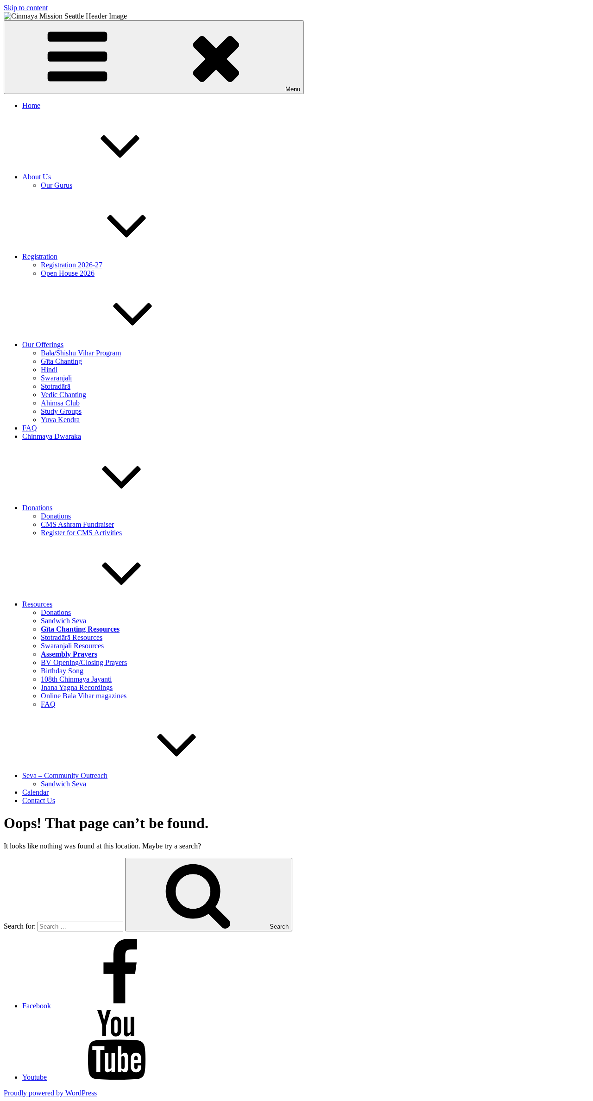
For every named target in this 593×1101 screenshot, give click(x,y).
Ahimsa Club (60, 403)
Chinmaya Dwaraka (51, 436)
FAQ (29, 428)
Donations (37, 508)
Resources (37, 604)
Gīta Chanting (61, 361)
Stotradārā (55, 386)
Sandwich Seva (63, 621)
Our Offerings (42, 344)
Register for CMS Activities (81, 533)
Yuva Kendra (60, 420)
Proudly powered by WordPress (50, 1093)
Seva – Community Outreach (64, 775)
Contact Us (38, 800)
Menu (292, 89)
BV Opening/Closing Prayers (84, 662)
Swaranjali (56, 378)
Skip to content (26, 8)
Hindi (49, 369)
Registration (39, 256)
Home (31, 105)
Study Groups (61, 411)
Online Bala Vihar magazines (83, 696)
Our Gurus (56, 185)
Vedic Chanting (63, 395)
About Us (36, 177)
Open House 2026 (68, 273)
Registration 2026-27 (71, 265)
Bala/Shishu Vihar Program (81, 353)
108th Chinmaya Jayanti (76, 679)
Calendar (35, 792)
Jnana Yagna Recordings (77, 687)
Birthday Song (62, 671)
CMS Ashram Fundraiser (77, 524)
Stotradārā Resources (71, 637)
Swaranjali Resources (72, 646)
